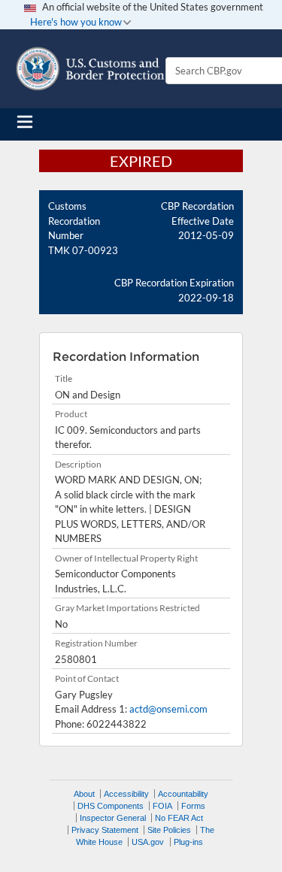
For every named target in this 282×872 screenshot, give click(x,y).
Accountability (183, 793)
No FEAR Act (179, 817)
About (84, 793)
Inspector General (113, 817)
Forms (193, 805)
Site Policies (169, 829)
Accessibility (126, 793)
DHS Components (110, 805)
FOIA (162, 805)
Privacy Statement (104, 829)
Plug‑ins (188, 841)
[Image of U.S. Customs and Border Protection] (90, 69)
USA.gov (148, 841)
